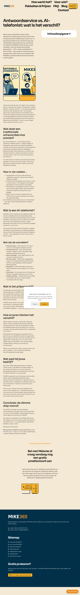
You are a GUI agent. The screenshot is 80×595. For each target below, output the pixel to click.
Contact (63, 10)
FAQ (56, 6)
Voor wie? (61, 2)
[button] (69, 33)
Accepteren (44, 304)
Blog (64, 6)
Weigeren (35, 304)
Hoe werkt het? (41, 2)
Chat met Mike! (72, 591)
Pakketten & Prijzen (38, 6)
